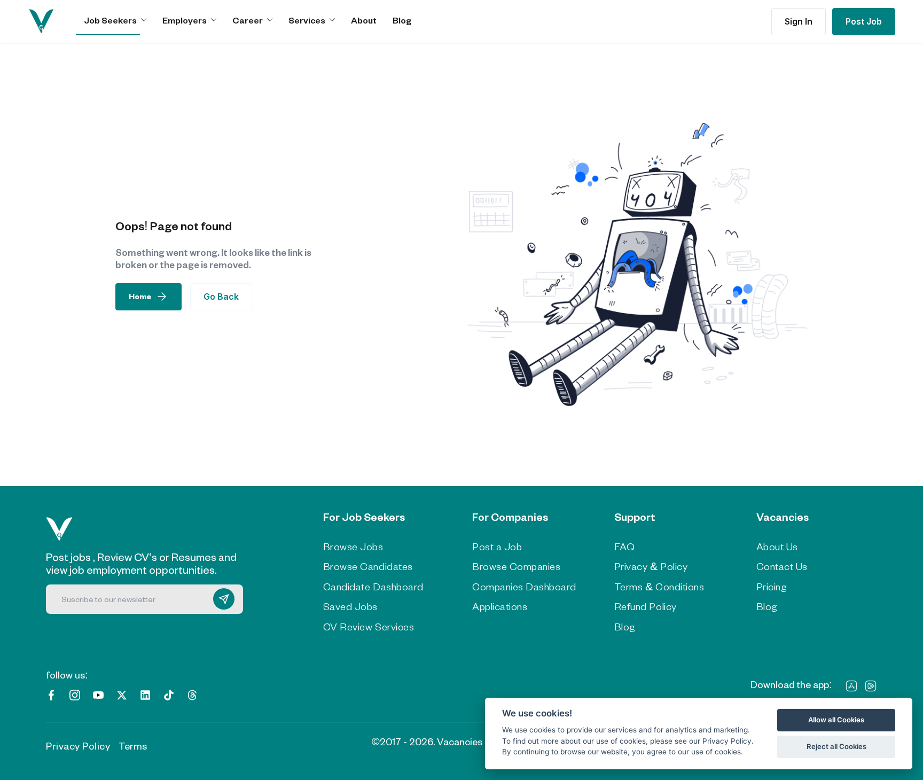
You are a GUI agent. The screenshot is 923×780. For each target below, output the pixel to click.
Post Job (864, 21)
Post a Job (497, 546)
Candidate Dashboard (373, 586)
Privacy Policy (78, 745)
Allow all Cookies (836, 719)
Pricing (771, 586)
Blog (402, 20)
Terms (133, 745)
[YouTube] (98, 694)
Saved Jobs (350, 606)
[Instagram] (74, 694)
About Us (777, 546)
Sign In (798, 21)
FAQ (624, 546)
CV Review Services (368, 627)
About (364, 20)
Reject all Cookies (836, 746)
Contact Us (782, 566)
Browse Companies (516, 566)
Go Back (221, 296)
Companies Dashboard (524, 586)
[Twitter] (121, 694)
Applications (499, 606)
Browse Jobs (353, 546)
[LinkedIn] (145, 694)
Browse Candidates (368, 566)
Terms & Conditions (659, 586)
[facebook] (51, 694)
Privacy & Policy (650, 566)
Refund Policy (645, 606)
